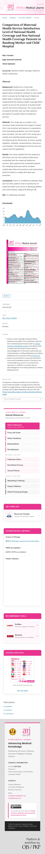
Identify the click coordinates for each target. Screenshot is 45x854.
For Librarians (8, 714)
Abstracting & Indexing (15, 481)
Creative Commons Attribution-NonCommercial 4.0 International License (23, 813)
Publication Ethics (14, 459)
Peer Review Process (15, 465)
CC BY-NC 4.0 (35, 356)
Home (4, 18)
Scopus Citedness (14, 486)
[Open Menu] (2, 2)
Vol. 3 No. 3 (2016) (25, 18)
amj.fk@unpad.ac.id (14, 798)
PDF (7, 296)
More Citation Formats (12, 399)
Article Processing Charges (17, 492)
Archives (13, 18)
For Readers (8, 706)
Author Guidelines (14, 438)
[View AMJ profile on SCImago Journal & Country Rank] (22, 541)
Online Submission (15, 426)
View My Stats (22, 691)
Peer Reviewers (13, 449)
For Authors (8, 710)
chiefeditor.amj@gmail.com (17, 796)
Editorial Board (13, 444)
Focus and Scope (13, 433)
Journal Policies (13, 471)
